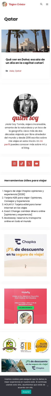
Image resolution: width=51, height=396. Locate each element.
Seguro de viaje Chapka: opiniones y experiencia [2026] (24, 192)
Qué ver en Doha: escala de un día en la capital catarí (25, 61)
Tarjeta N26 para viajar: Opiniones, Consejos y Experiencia (23, 199)
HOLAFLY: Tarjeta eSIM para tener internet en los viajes (22, 206)
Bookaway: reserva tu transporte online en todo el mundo (22, 219)
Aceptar (26, 392)
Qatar (18, 71)
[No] (47, 385)
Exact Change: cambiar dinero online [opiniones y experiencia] (24, 213)
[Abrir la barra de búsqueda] (41, 4)
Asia (11, 71)
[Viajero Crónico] (13, 4)
